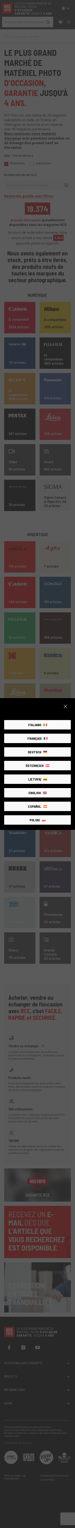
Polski (35, 820)
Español (34, 806)
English (35, 793)
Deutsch (34, 752)
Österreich (35, 766)
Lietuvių (34, 779)
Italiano (34, 725)
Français (35, 738)
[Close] (65, 706)
